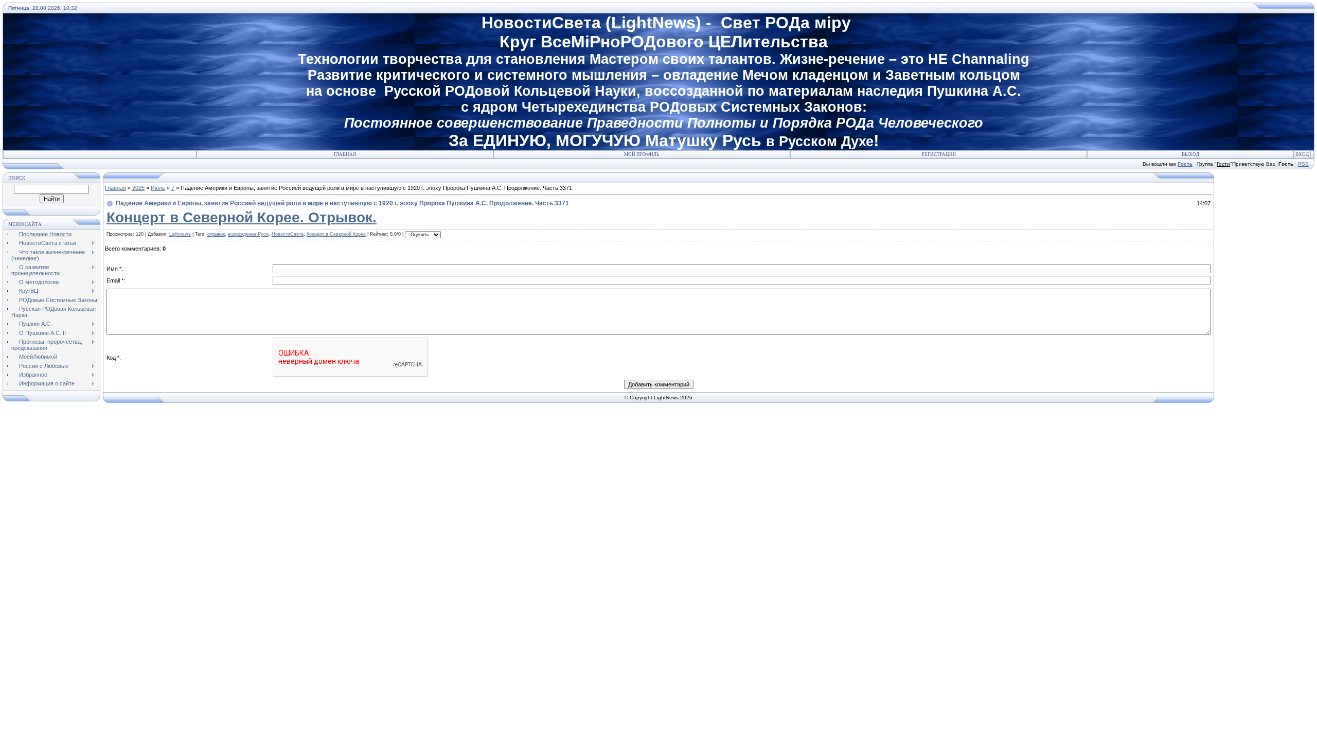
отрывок (216, 234)
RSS (1303, 164)
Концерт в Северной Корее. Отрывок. (241, 217)
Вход (1302, 154)
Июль (158, 188)
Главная (345, 154)
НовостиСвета (288, 234)
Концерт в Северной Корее (336, 234)
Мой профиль (641, 154)
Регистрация (939, 154)
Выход (1190, 154)
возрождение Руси (248, 234)
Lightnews (180, 234)
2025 (138, 188)
